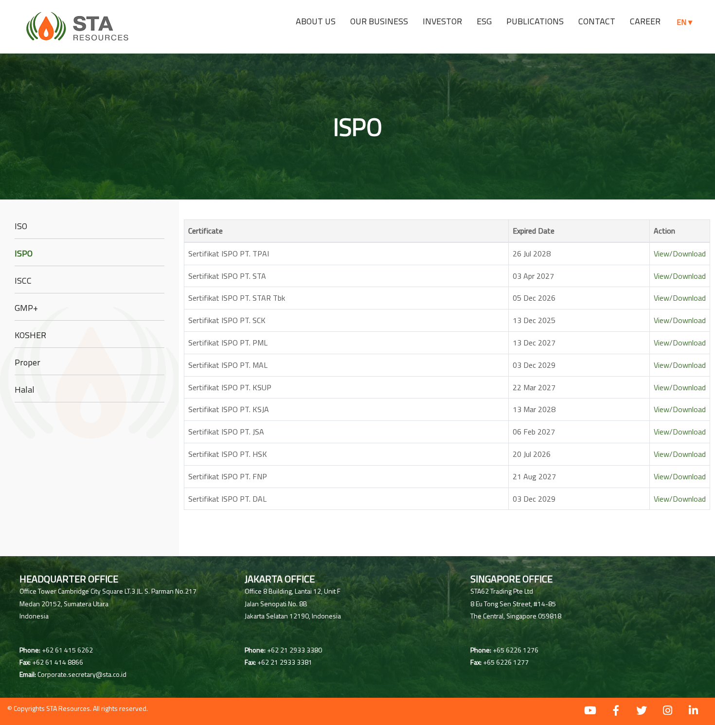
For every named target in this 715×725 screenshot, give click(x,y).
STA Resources (68, 708)
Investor (442, 21)
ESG (484, 21)
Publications (535, 21)
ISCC (23, 280)
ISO (21, 226)
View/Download (680, 253)
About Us (316, 21)
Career (645, 21)
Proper (27, 362)
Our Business (379, 21)
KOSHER (30, 335)
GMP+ (26, 307)
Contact (596, 21)
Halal (25, 389)
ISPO (24, 253)
